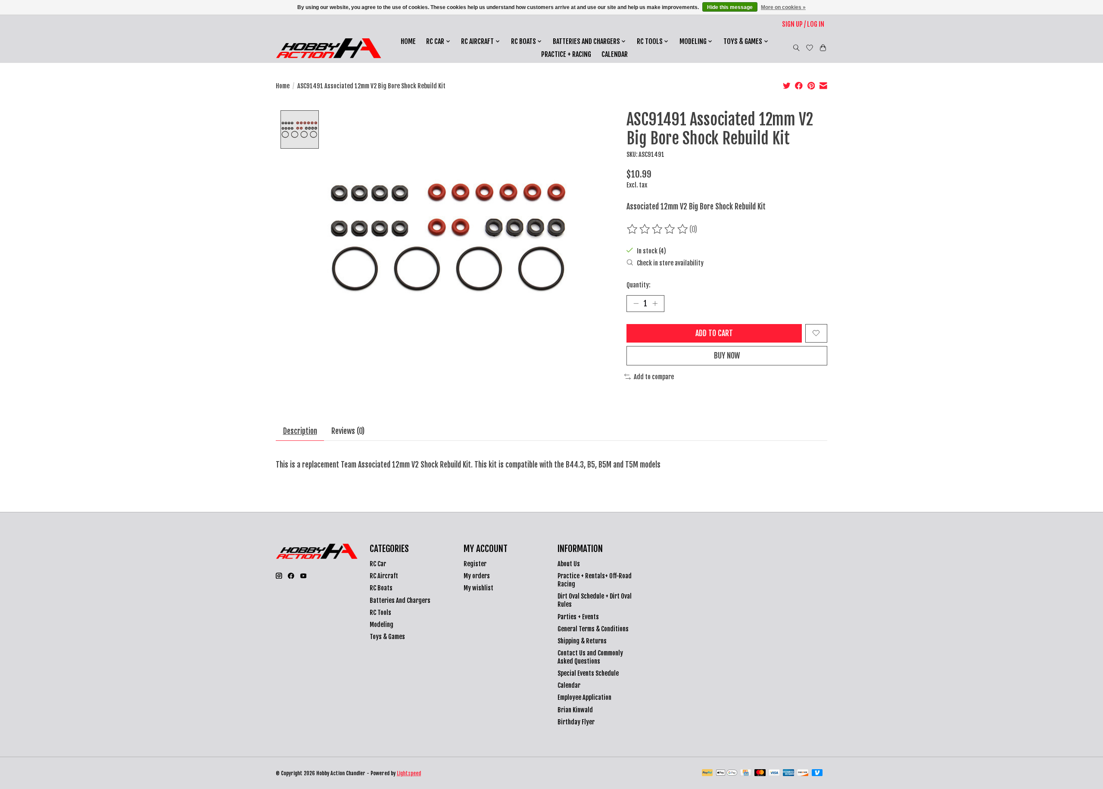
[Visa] (774, 773)
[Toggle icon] (796, 47)
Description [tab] (300, 431)
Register (475, 564)
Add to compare (654, 377)
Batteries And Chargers (400, 600)
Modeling (381, 625)
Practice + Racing (566, 54)
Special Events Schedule (588, 673)
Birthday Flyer (576, 722)
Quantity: (638, 285)
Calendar (614, 54)
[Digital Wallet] (726, 773)
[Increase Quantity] (655, 303)
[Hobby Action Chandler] (328, 48)
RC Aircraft (384, 576)
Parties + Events (578, 617)
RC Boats (381, 588)
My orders (477, 576)
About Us (569, 564)
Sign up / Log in (803, 24)
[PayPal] (707, 773)
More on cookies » (783, 7)
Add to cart (714, 333)
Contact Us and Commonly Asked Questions (590, 657)
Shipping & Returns (582, 641)
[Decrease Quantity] (636, 303)
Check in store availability (670, 263)
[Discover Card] (802, 773)
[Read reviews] (657, 229)
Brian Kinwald (575, 710)
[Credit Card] (745, 773)
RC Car (378, 564)
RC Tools (380, 612)
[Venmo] (817, 773)
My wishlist (478, 588)
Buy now (727, 355)
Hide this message (730, 7)
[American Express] (788, 773)
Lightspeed (409, 773)
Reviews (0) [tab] (348, 431)
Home (408, 41)
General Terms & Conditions (593, 629)
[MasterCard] (760, 773)
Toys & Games (387, 637)
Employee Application (584, 697)
